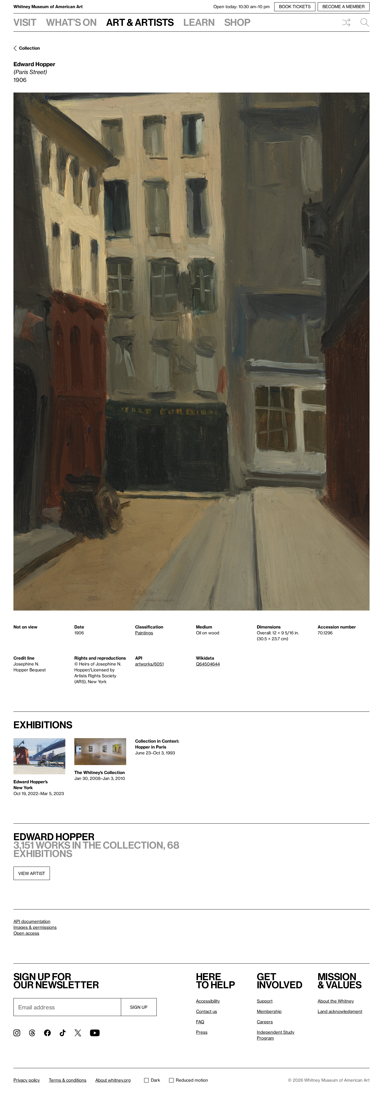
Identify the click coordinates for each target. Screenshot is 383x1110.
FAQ (200, 1021)
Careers (265, 1021)
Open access (26, 933)
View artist (31, 873)
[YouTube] (95, 1033)
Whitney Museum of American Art (48, 6)
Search (363, 22)
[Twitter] (78, 1033)
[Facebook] (47, 1033)
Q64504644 (208, 663)
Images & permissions (35, 927)
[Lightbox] (191, 352)
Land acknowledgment (340, 1011)
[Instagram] (17, 1033)
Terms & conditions (67, 1080)
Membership (269, 1011)
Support (265, 1000)
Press (201, 1032)
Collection (29, 47)
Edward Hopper (34, 64)
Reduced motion (192, 1080)
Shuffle (346, 22)
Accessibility (208, 1000)
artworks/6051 (149, 663)
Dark (155, 1080)
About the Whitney (336, 1000)
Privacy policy (26, 1080)
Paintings (144, 632)
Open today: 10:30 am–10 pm (241, 6)
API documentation (31, 921)
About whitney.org (113, 1080)
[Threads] (32, 1033)
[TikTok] (62, 1033)
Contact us (206, 1011)
